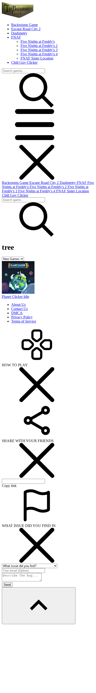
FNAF (82, 183)
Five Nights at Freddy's (38, 41)
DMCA (17, 313)
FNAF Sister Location (37, 58)
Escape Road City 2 (44, 183)
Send (7, 584)
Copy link (9, 486)
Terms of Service (23, 321)
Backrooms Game (15, 183)
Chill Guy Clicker (15, 195)
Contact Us (19, 309)
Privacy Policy (22, 317)
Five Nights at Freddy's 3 (39, 50)
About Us (18, 305)
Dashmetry (68, 183)
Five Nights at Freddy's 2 (39, 46)
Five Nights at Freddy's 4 (39, 54)
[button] (37, 143)
